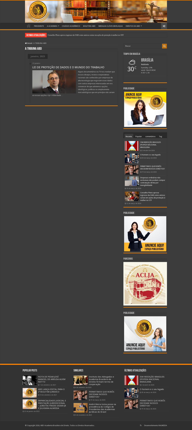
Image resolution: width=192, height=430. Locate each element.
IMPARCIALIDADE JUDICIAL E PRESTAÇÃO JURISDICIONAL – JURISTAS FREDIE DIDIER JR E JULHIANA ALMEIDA (52, 404)
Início (28, 26)
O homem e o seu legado (150, 155)
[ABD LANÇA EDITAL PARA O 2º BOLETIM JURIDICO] (30, 393)
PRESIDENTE (39, 26)
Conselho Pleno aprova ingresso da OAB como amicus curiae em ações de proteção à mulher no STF (86, 35)
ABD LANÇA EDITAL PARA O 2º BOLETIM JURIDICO (51, 390)
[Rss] (141, 425)
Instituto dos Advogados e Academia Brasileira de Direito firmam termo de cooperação (101, 380)
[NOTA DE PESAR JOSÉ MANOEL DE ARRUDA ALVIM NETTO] (30, 380)
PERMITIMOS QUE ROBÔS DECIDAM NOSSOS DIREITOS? (101, 394)
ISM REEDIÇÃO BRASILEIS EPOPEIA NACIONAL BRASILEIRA (150, 144)
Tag (160, 136)
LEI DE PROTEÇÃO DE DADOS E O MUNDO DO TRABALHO (68, 67)
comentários (150, 136)
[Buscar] (164, 46)
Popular (138, 136)
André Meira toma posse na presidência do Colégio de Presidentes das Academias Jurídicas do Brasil (102, 408)
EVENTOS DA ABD (133, 26)
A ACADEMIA (52, 26)
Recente (129, 136)
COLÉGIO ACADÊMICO (71, 26)
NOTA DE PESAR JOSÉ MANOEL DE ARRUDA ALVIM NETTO (51, 379)
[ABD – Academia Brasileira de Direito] (96, 11)
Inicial (29, 43)
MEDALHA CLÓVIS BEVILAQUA (111, 26)
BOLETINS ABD (89, 26)
